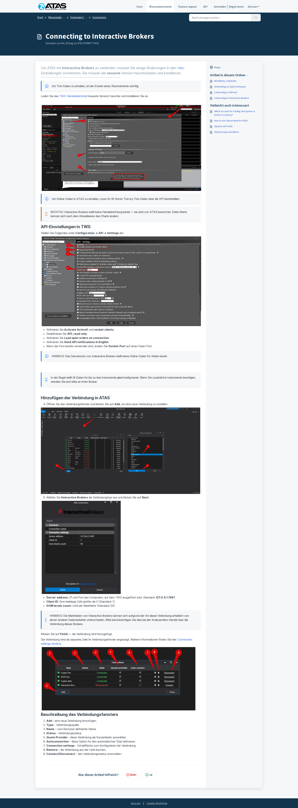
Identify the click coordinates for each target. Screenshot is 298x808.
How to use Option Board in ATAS (231, 120)
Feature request (187, 6)
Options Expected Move (226, 131)
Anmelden (220, 6)
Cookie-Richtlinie (157, 803)
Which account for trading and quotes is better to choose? (234, 113)
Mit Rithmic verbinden (225, 80)
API (205, 6)
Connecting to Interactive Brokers (231, 98)
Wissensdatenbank (160, 6)
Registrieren (236, 6)
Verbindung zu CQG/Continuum (230, 86)
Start (140, 6)
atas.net (136, 803)
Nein (133, 775)
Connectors (99, 17)
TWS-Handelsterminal (73, 96)
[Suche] (256, 17)
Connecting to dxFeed (225, 92)
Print (217, 67)
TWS (180, 68)
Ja (150, 775)
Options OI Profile (223, 126)
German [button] (252, 6)
